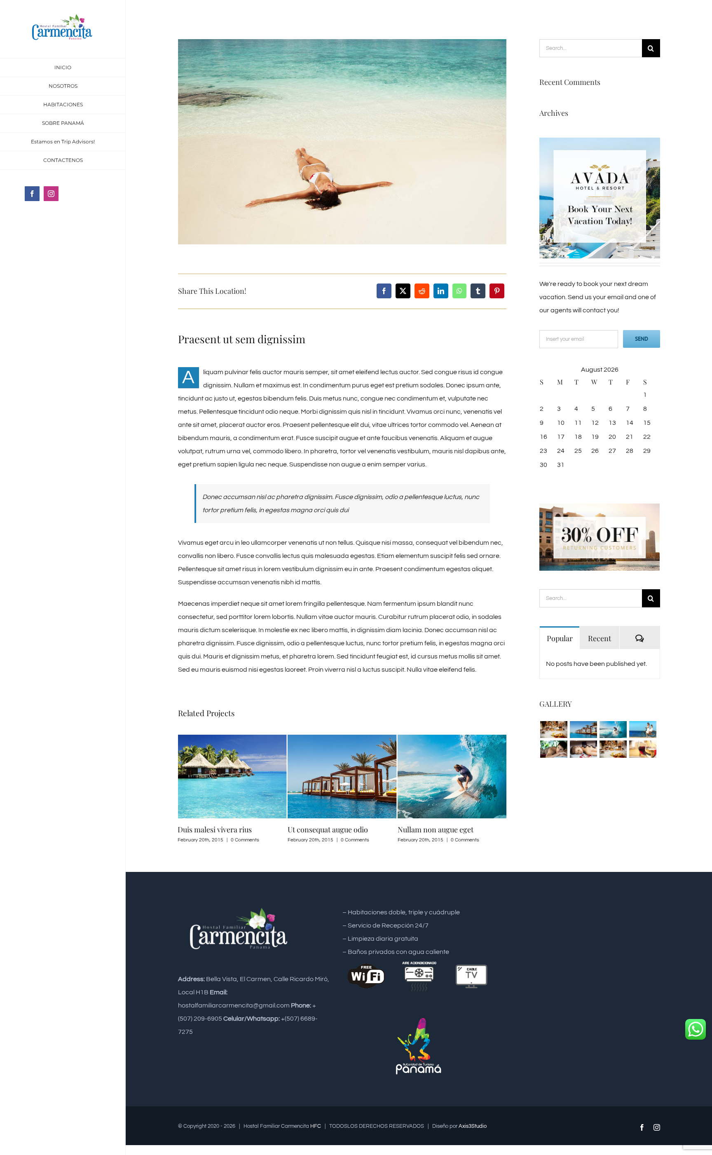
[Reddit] (421, 290)
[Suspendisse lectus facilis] (642, 729)
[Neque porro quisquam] (553, 729)
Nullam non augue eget (341, 829)
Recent (599, 638)
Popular (560, 638)
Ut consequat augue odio (233, 829)
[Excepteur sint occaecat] (613, 729)
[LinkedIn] (440, 290)
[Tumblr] (477, 290)
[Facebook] (384, 290)
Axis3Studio (473, 1126)
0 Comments (260, 840)
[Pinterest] (496, 290)
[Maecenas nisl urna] (613, 749)
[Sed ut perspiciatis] (583, 729)
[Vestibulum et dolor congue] (583, 749)
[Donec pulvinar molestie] (553, 749)
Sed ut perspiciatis (443, 829)
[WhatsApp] (459, 290)
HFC (315, 1126)
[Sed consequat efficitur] (642, 749)
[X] (402, 290)
